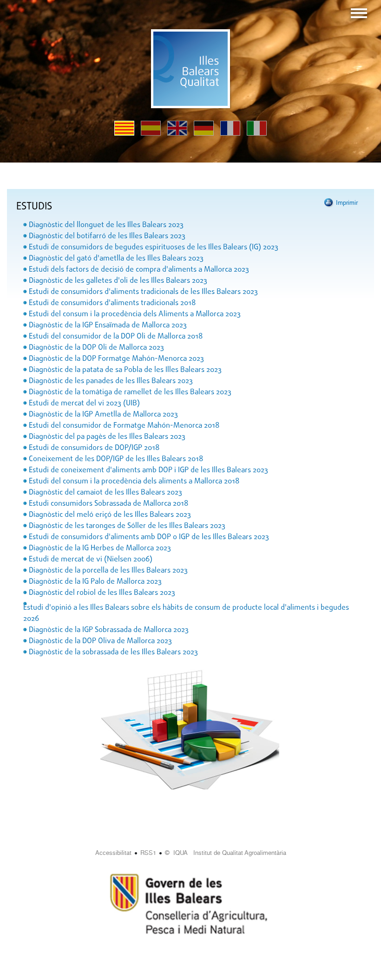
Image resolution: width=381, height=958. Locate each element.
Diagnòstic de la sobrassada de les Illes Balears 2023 (113, 652)
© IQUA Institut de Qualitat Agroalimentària (225, 852)
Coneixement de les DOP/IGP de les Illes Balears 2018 (116, 459)
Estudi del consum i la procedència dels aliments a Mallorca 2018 (134, 481)
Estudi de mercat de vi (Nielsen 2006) (90, 559)
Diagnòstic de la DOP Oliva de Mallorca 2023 (100, 641)
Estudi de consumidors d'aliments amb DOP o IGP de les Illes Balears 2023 (149, 537)
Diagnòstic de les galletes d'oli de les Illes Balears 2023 (118, 281)
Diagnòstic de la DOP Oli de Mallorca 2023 (96, 347)
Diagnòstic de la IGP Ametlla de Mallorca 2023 (103, 414)
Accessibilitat (113, 852)
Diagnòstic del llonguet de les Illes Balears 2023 (106, 225)
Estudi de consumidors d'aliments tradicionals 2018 (112, 303)
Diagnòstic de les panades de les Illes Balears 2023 (111, 381)
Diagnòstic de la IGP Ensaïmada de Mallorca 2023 (108, 325)
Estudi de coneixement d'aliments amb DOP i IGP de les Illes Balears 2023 (148, 470)
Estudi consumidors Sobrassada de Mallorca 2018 (108, 503)
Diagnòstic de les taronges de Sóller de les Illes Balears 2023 (127, 526)
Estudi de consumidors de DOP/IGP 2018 (94, 448)
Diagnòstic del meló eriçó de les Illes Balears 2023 (110, 515)
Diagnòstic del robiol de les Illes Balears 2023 (102, 593)
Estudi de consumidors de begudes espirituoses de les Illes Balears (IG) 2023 (153, 247)
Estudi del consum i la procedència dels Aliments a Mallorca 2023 (135, 314)
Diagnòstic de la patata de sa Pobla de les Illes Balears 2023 (125, 370)
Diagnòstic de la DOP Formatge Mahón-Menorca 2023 (116, 359)
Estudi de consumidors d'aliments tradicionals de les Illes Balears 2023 (143, 292)
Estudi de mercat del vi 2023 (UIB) (84, 403)
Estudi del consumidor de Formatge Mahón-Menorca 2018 (124, 425)
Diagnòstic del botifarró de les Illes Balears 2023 (107, 236)
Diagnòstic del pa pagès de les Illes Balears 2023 (107, 437)
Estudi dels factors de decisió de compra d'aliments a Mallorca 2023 (139, 269)
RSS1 (148, 852)
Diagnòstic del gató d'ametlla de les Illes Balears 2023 (116, 258)
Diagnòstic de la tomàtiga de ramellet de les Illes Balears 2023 (130, 392)
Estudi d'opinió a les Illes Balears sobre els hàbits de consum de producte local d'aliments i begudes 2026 (186, 613)
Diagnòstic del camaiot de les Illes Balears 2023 (105, 492)
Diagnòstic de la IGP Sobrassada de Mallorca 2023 (109, 630)
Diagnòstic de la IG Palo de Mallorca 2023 (95, 581)
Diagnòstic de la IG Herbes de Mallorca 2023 (100, 548)
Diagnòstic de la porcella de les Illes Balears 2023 (108, 570)
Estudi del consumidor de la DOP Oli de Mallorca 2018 (116, 336)
